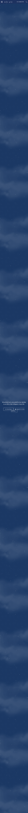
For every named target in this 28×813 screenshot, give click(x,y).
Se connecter (20, 1)
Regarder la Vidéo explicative (18, 410)
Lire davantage (8, 409)
